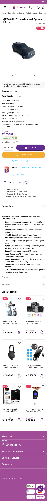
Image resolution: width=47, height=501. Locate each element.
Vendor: (14, 167)
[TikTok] (7, 444)
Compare (32, 161)
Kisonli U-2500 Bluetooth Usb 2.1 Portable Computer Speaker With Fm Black (35, 322)
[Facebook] (3, 444)
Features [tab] (6, 277)
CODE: (36, 23)
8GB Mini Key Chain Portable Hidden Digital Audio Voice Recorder (34, 366)
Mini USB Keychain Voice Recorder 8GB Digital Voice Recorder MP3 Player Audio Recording (12, 366)
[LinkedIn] (15, 444)
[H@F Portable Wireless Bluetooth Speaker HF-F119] (23, 50)
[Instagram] (11, 445)
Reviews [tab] (6, 284)
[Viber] (20, 445)
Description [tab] (7, 206)
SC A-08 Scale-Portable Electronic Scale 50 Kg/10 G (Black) (34, 410)
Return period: (7, 91)
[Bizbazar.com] (19, 7)
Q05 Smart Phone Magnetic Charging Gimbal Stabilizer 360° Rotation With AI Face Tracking (11, 322)
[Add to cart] (19, 331)
